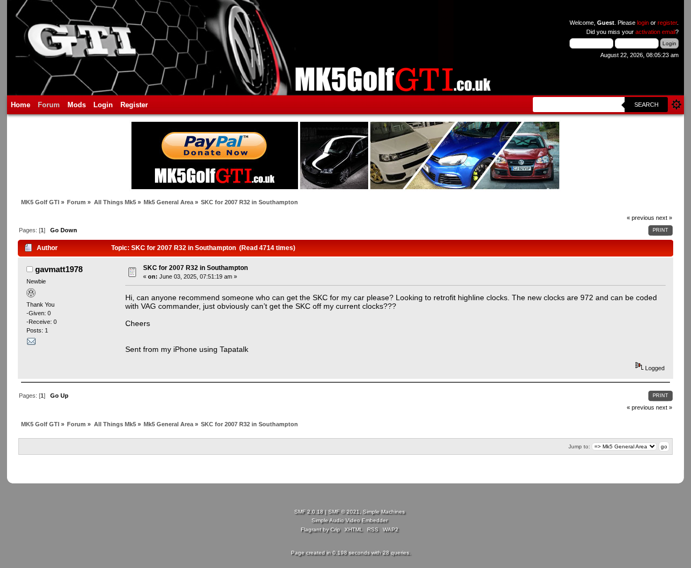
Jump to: (579, 446)
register (667, 22)
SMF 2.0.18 (308, 512)
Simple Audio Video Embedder (349, 520)
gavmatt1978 (59, 269)
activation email (655, 32)
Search (646, 104)
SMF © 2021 (344, 512)
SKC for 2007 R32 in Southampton (195, 268)
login (643, 22)
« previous (640, 217)
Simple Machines (384, 512)
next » (664, 217)
